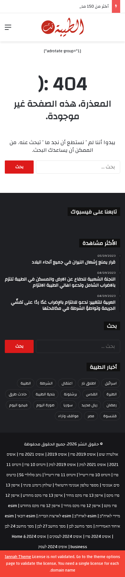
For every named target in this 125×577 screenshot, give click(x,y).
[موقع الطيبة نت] (62, 27)
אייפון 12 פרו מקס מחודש (40, 506)
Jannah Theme (18, 557)
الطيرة (111, 394)
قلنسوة (110, 415)
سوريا (68, 405)
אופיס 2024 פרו (98, 536)
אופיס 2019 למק (62, 465)
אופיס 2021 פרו (31, 454)
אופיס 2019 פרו (83, 454)
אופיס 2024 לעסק (52, 547)
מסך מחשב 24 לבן (19, 526)
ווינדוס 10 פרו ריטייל (94, 475)
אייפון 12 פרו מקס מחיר (82, 506)
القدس (91, 394)
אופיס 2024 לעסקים (65, 536)
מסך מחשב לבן (80, 526)
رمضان (111, 405)
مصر (91, 415)
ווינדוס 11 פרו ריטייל (60, 475)
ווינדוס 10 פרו (35, 465)
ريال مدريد (89, 405)
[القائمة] (8, 29)
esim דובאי (26, 516)
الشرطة (46, 383)
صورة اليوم (45, 405)
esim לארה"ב (85, 516)
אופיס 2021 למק (92, 465)
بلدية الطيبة (45, 394)
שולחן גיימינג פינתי (37, 485)
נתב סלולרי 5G (30, 475)
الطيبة (26, 383)
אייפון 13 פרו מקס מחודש (43, 495)
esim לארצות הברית (54, 516)
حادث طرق (18, 394)
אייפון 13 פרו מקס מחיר (84, 495)
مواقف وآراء (68, 415)
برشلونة (70, 394)
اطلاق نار (88, 383)
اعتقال (67, 383)
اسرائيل (111, 383)
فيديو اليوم (18, 405)
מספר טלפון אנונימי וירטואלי (77, 485)
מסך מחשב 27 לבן (51, 526)
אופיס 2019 (57, 454)
